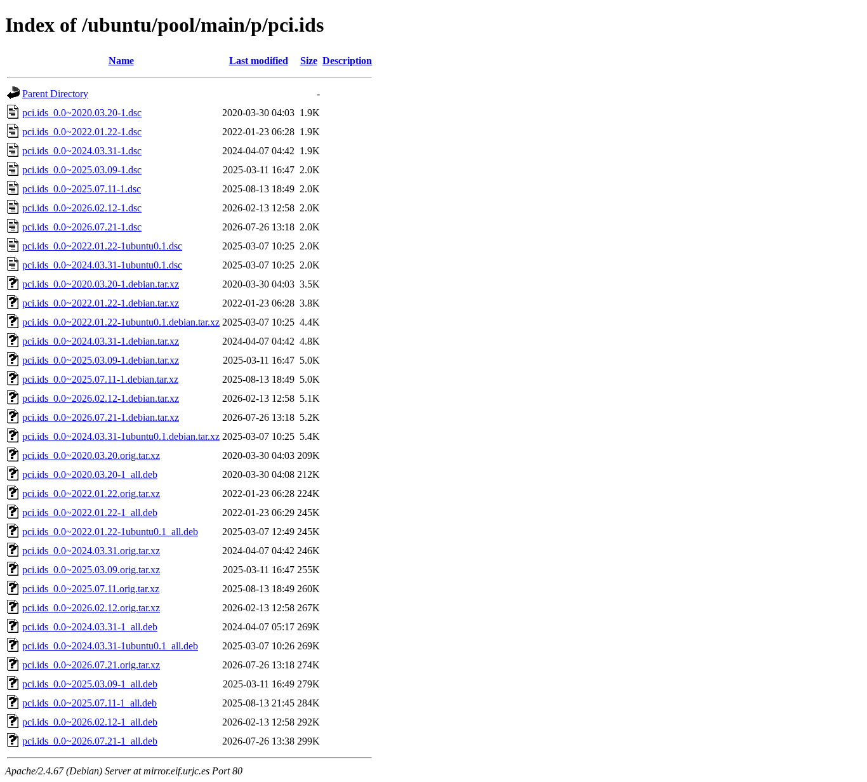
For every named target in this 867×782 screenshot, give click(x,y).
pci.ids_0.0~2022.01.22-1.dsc (82, 131)
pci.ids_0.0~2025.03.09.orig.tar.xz (91, 569)
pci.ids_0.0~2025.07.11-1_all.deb (89, 703)
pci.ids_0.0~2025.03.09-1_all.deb (89, 684)
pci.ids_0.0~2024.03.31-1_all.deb (89, 626)
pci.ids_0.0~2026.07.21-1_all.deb (89, 741)
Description (347, 60)
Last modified (258, 60)
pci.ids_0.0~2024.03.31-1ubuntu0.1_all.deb (110, 645)
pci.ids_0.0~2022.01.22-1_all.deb (89, 512)
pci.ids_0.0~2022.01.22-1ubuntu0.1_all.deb (110, 531)
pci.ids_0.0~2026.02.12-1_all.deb (89, 722)
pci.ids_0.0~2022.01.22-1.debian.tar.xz (100, 303)
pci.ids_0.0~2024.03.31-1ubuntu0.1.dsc (102, 265)
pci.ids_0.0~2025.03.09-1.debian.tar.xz (100, 360)
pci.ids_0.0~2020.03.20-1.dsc (82, 112)
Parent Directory (55, 93)
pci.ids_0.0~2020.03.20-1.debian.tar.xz (100, 284)
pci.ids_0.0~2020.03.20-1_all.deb (89, 474)
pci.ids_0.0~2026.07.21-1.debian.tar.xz (100, 417)
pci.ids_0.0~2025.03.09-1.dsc (82, 169)
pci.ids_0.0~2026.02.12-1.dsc (82, 207)
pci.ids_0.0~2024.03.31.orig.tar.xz (91, 550)
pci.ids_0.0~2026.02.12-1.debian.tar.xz (100, 398)
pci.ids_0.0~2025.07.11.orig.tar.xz (90, 588)
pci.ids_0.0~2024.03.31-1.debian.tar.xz (100, 341)
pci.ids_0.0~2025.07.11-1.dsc (81, 188)
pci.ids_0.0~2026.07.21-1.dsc (82, 227)
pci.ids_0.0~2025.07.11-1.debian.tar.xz (100, 379)
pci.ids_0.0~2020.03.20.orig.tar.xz (91, 455)
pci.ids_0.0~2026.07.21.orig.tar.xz (91, 664)
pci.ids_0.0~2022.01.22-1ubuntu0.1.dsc (102, 246)
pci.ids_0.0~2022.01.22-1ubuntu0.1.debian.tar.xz (121, 322)
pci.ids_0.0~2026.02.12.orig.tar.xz (91, 607)
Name (121, 60)
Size (308, 60)
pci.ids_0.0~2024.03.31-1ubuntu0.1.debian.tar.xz (121, 436)
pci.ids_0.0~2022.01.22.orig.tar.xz (91, 493)
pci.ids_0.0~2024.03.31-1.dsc (82, 150)
